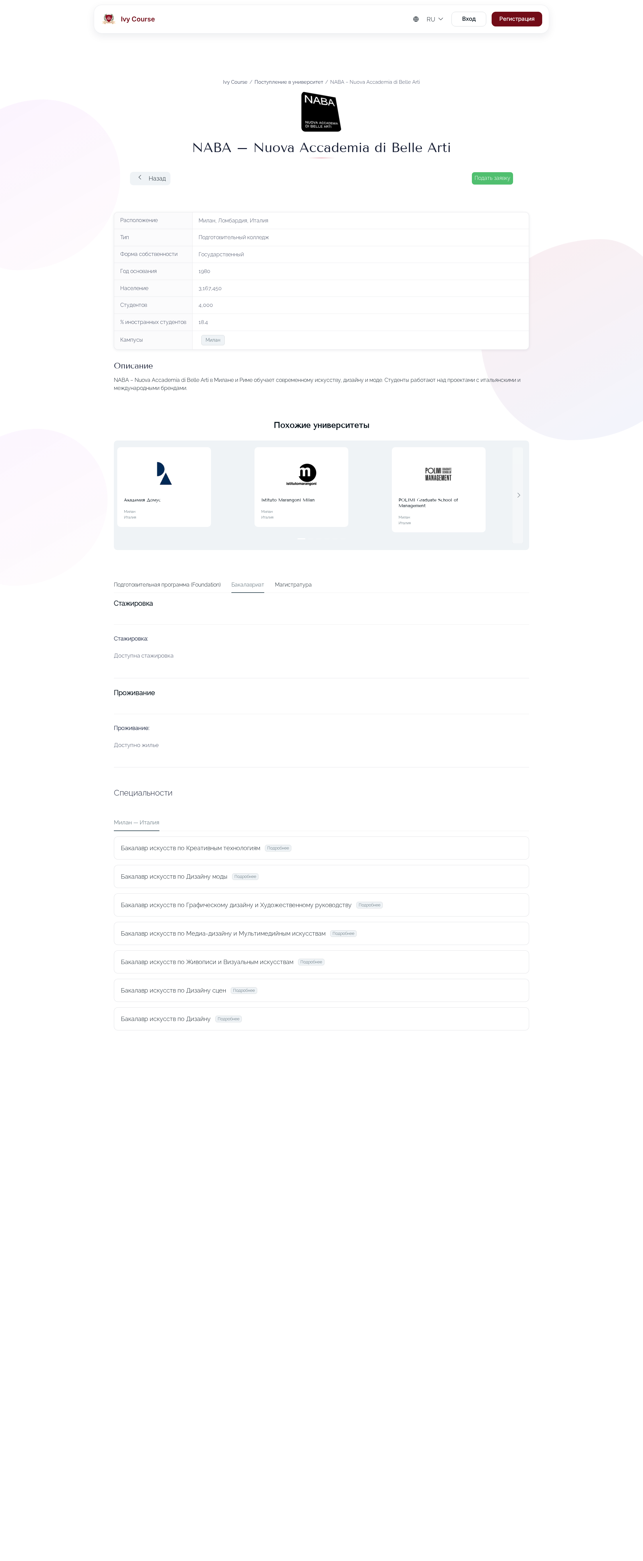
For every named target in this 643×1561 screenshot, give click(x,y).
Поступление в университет (289, 82)
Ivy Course (235, 82)
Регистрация (516, 18)
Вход (469, 18)
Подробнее (278, 848)
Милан (213, 340)
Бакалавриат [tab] (247, 585)
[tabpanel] (321, 816)
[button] (150, 178)
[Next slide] (517, 495)
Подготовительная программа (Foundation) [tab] (167, 585)
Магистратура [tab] (293, 585)
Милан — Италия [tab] (136, 822)
